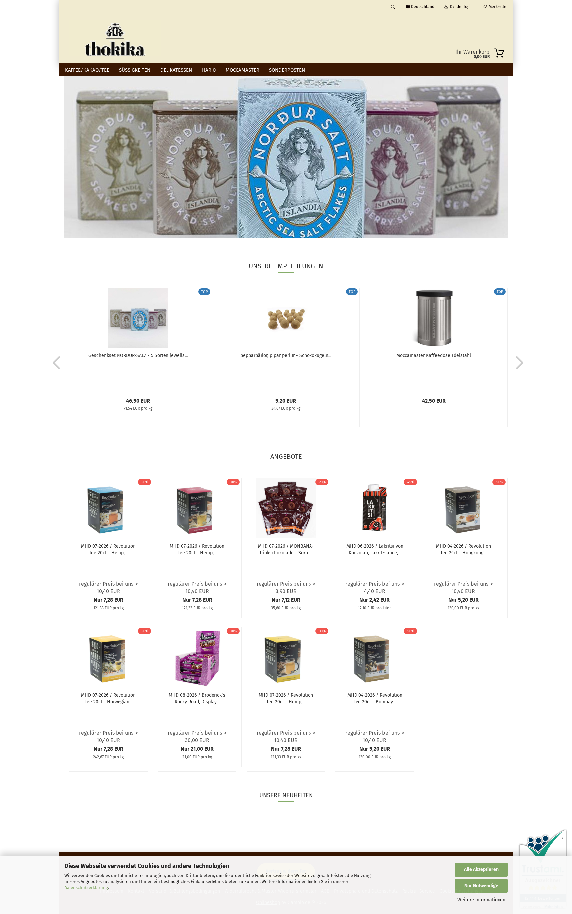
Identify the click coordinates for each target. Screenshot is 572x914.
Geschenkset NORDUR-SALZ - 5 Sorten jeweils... (138, 355)
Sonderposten (287, 70)
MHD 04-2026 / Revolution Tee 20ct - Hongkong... (463, 549)
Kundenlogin (460, 6)
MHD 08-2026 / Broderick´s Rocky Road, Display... (197, 698)
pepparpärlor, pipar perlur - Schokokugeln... (285, 355)
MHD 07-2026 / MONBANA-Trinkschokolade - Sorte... (286, 549)
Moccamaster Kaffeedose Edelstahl (433, 355)
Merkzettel (497, 6)
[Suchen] (393, 6)
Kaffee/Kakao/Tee (87, 70)
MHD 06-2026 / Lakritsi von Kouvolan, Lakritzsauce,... (374, 549)
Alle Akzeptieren (481, 869)
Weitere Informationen (481, 900)
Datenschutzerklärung (86, 887)
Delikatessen (176, 70)
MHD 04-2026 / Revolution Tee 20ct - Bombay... (374, 698)
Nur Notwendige (481, 885)
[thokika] (115, 38)
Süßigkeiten (134, 70)
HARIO (209, 70)
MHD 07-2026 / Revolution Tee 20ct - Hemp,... (108, 549)
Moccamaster (242, 70)
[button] (54, 362)
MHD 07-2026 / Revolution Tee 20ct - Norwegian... (108, 698)
